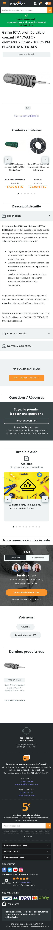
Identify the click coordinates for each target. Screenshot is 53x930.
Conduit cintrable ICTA (25, 635)
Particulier (15, 557)
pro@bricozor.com (26, 795)
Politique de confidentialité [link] (17, 926)
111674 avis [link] (25, 882)
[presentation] (8, 160)
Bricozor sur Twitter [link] (10, 870)
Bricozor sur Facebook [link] (4, 870)
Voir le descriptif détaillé (26, 115)
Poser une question (26, 420)
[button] (18, 193)
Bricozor (17, 3)
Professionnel (38, 557)
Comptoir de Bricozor (20, 914)
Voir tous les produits (25, 377)
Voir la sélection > (26, 25)
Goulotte (25, 626)
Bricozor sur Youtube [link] (15, 870)
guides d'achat (11, 917)
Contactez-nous (13, 764)
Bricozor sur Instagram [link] (21, 870)
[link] (40, 3)
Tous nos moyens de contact (25, 599)
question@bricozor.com (26, 592)
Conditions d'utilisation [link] (39, 926)
